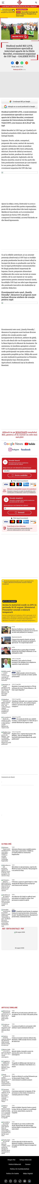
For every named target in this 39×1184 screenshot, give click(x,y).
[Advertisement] (19, 556)
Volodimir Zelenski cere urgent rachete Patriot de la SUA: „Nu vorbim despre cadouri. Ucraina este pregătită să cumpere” (25, 703)
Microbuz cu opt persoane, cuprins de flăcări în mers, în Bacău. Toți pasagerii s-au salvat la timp (24, 868)
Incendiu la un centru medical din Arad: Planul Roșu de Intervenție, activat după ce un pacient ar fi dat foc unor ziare (24, 1126)
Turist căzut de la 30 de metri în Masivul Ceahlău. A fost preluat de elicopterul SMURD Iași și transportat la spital (24, 1144)
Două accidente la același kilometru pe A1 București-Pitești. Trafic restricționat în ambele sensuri (24, 1078)
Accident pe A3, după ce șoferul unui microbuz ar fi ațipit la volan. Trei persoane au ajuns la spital (24, 898)
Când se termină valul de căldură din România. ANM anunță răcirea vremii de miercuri (24, 1039)
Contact (27, 1164)
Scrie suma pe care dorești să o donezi (16, 505)
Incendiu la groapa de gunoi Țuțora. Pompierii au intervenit (27, 14)
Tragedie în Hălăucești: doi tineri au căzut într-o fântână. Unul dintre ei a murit (23, 1064)
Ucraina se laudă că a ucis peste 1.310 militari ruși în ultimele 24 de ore (24, 1027)
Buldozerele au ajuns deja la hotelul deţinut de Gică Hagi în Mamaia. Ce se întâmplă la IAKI (24, 651)
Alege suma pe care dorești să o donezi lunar (17, 468)
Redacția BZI (17, 69)
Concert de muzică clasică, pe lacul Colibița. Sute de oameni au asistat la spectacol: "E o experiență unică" (24, 641)
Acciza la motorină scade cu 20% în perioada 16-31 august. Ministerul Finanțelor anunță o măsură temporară (19, 608)
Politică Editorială (15, 1164)
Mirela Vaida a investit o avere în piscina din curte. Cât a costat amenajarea (22, 1052)
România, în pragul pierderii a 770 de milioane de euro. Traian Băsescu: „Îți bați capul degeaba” (24, 688)
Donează (21, 512)
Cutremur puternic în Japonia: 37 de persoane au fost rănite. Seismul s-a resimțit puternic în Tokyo (23, 1092)
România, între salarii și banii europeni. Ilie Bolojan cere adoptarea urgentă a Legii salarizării (24, 662)
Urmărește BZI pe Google (21, 101)
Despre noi (11, 1160)
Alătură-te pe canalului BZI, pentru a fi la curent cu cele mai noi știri (19, 434)
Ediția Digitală (28, 1173)
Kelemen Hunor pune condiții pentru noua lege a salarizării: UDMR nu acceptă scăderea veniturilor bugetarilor (24, 851)
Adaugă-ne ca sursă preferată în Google (21, 106)
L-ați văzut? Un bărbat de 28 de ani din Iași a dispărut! (19, 6)
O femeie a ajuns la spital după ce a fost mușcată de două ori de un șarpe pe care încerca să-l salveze (24, 883)
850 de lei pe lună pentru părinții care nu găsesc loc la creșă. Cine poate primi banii (24, 1014)
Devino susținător (21, 475)
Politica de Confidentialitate (19, 1169)
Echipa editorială (25, 1160)
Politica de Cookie (12, 1173)
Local (24, 69)
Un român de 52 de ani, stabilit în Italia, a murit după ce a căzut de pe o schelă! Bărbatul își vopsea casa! (24, 720)
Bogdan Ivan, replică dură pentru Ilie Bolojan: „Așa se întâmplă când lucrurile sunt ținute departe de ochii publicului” (24, 736)
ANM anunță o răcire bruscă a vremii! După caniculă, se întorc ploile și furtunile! (24, 674)
